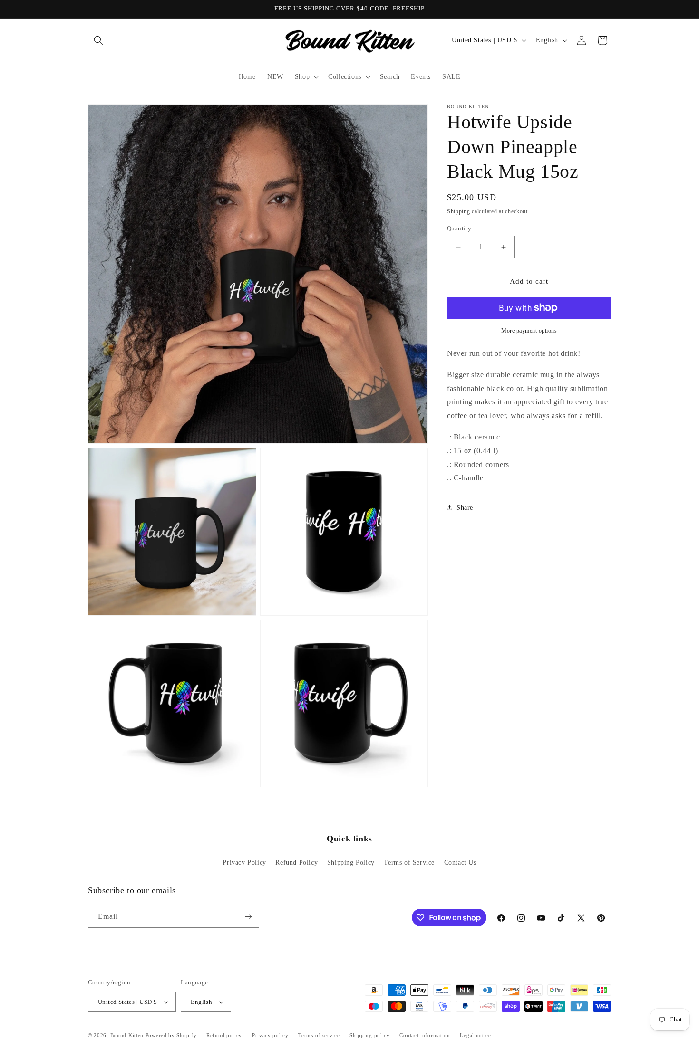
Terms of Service (409, 862)
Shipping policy (370, 1035)
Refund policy (224, 1035)
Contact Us (460, 862)
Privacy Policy (244, 862)
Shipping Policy (351, 862)
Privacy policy (270, 1035)
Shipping (458, 211)
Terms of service (319, 1035)
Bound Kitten (128, 1035)
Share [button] (464, 507)
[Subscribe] (248, 917)
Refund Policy (296, 862)
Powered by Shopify (171, 1035)
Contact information (424, 1035)
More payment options (529, 330)
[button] (98, 40)
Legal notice (475, 1035)
